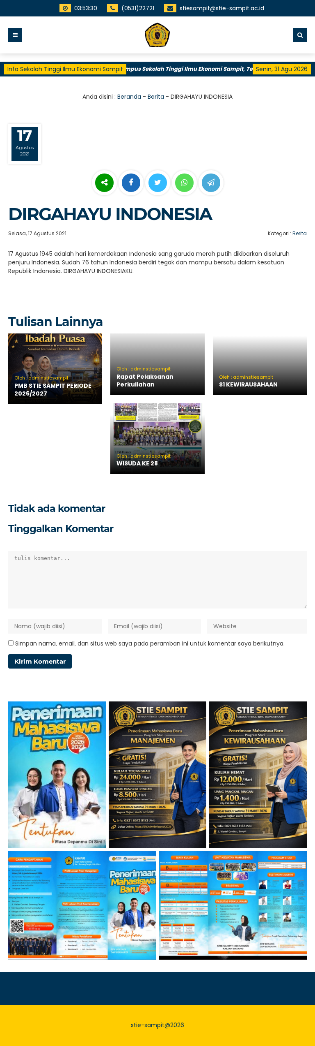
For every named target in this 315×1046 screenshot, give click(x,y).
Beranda (129, 97)
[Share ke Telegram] (211, 183)
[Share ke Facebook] (132, 183)
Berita (156, 97)
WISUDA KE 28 (137, 463)
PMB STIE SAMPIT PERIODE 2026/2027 (52, 390)
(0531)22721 (136, 8)
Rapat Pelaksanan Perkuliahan (144, 381)
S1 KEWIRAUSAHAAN (248, 384)
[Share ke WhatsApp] (184, 183)
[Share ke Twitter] (158, 183)
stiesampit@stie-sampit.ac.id (220, 8)
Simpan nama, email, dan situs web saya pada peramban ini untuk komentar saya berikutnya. (150, 643)
